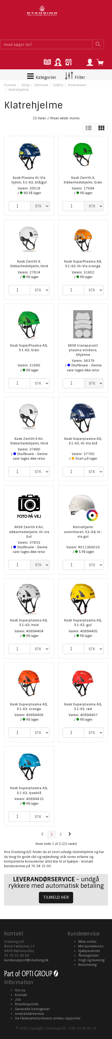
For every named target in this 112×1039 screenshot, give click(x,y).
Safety (58, 85)
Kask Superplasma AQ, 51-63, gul (83, 622)
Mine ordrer (87, 942)
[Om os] (68, 63)
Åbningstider (88, 955)
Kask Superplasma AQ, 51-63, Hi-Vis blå (83, 441)
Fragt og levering (91, 960)
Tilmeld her (56, 897)
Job (18, 999)
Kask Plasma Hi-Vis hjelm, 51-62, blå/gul (29, 180)
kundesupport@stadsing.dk (26, 960)
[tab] (47, 63)
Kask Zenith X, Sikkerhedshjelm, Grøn (83, 180)
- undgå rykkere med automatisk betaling (56, 882)
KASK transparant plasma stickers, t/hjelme (83, 350)
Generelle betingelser (32, 1009)
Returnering (87, 965)
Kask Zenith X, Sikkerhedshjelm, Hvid (29, 263)
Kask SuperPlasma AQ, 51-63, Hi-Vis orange (83, 263)
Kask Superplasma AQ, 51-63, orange (29, 706)
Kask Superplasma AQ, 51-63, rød (83, 706)
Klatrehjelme (19, 90)
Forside (10, 85)
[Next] (70, 834)
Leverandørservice (29, 1014)
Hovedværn (77, 85)
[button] (90, 63)
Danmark (41, 85)
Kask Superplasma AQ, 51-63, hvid (29, 622)
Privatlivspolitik (26, 1004)
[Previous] (42, 834)
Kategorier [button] (45, 77)
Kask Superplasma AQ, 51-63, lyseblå (29, 790)
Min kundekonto (91, 946)
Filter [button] (79, 77)
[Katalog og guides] (47, 63)
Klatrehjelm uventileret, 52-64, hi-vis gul (83, 532)
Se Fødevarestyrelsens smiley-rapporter (47, 1018)
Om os (20, 990)
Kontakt (21, 995)
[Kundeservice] (57, 63)
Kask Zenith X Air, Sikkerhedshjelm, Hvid (29, 441)
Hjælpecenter (89, 951)
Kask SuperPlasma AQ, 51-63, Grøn (29, 347)
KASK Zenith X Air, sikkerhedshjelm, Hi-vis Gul (29, 532)
